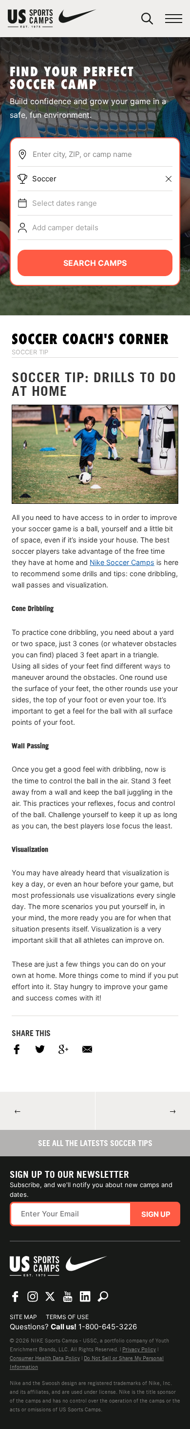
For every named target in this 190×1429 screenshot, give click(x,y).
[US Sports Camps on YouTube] (67, 1296)
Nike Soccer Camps (122, 562)
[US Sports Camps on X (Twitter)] (50, 1296)
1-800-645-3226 (107, 1326)
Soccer (44, 178)
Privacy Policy (139, 1349)
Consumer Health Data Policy (45, 1358)
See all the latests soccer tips (95, 1143)
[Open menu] (173, 18)
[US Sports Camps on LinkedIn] (85, 1296)
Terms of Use (67, 1317)
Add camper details (65, 227)
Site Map (23, 1317)
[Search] (147, 18)
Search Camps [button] (95, 263)
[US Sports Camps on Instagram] (32, 1296)
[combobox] (102, 154)
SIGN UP (156, 1214)
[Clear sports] (168, 179)
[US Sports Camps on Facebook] (15, 1296)
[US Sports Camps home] (52, 18)
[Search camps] (102, 1296)
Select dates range (64, 203)
